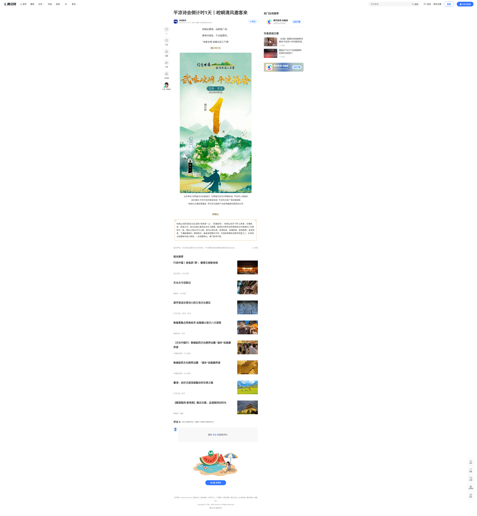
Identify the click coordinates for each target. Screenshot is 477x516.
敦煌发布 (176, 333)
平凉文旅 (176, 313)
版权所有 (219, 508)
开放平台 (211, 498)
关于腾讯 (177, 498)
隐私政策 (204, 498)
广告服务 (219, 498)
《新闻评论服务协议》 (206, 422)
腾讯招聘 (226, 498)
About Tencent (186, 498)
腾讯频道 (250, 498)
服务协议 (196, 498)
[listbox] (215, 334)
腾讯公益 (234, 498)
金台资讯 (176, 273)
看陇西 (176, 413)
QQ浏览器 (241, 498)
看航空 (176, 293)
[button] (296, 22)
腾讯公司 (213, 508)
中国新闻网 (177, 353)
